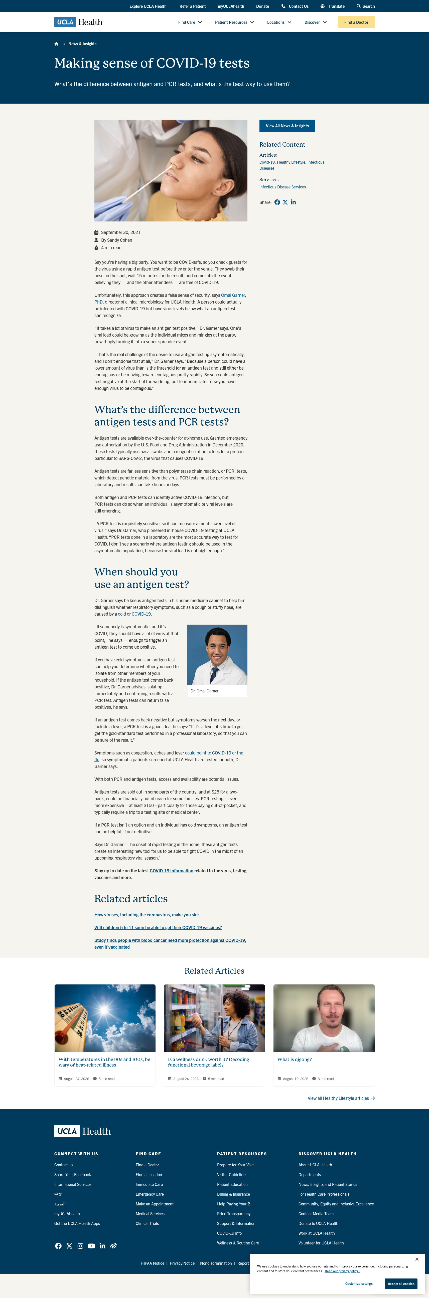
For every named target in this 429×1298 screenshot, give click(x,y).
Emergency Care (150, 1193)
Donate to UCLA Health (318, 1223)
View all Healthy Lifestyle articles (338, 1098)
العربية (59, 1203)
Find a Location (149, 1174)
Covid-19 (267, 161)
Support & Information (236, 1223)
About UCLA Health (315, 1164)
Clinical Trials (147, 1223)
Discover (312, 22)
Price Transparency (233, 1213)
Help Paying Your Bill (235, 1203)
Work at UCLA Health (317, 1232)
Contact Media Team (316, 1213)
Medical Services (150, 1213)
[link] (277, 202)
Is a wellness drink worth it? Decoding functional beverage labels (208, 1062)
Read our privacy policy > (342, 1271)
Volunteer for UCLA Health (321, 1242)
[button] (148, 6)
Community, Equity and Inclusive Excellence (336, 1203)
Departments (310, 1174)
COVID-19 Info (229, 1232)
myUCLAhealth (231, 6)
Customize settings (358, 1283)
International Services (72, 1184)
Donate (262, 6)
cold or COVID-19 (134, 614)
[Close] (416, 1259)
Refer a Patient (193, 6)
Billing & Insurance (233, 1193)
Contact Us (298, 6)
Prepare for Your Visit (235, 1164)
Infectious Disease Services (282, 186)
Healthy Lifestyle (291, 161)
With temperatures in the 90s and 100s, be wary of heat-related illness (104, 1062)
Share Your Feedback (72, 1174)
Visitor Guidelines (232, 1174)
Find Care (186, 22)
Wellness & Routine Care (238, 1242)
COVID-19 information (171, 870)
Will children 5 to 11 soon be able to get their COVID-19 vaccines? (158, 927)
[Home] (56, 44)
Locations (275, 22)
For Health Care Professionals (324, 1193)
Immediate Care (149, 1184)
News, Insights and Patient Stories (328, 1184)
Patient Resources (231, 22)
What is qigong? (294, 1059)
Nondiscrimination (216, 1262)
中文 (58, 1193)
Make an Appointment (155, 1203)
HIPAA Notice (152, 1262)
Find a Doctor (356, 22)
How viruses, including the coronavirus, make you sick (147, 914)
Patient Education (232, 1184)
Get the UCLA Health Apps (77, 1223)
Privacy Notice (182, 1262)
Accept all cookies (401, 1283)
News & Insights (82, 43)
